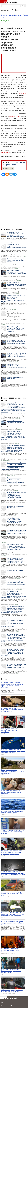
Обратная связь (4, 1002)
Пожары (17, 18)
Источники (17, 15)
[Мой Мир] (15, 174)
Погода (25, 15)
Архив (11, 15)
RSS (11, 1005)
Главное (4, 15)
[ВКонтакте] (3, 174)
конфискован (5, 152)
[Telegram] (11, 174)
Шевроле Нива (14, 116)
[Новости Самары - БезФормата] (9, 2)
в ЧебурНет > (6, 21)
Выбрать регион (5, 1003)
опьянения (23, 93)
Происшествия (8, 18)
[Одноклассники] (7, 174)
